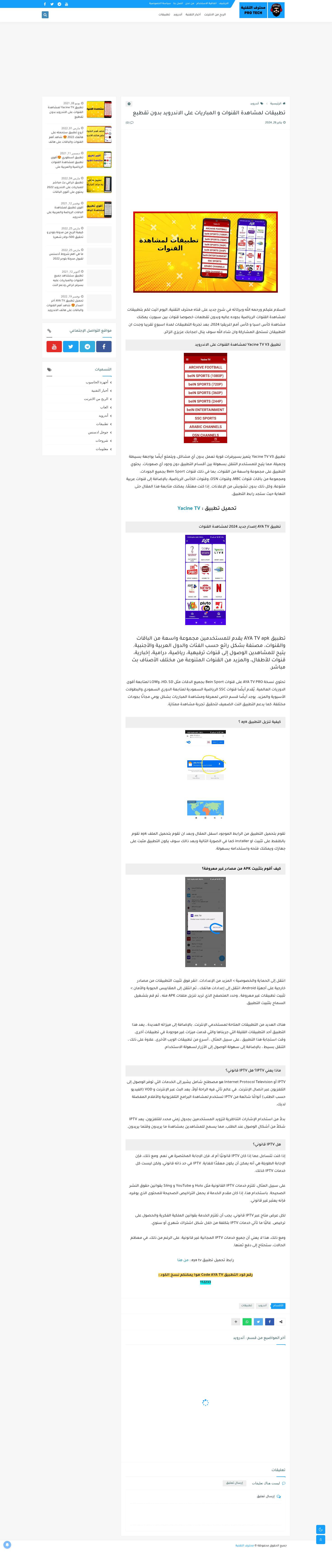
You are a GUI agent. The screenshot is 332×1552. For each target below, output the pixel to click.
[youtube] (66, 4)
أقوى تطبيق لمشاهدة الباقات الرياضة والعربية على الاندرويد (65, 212)
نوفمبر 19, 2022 (70, 296)
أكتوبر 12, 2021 (71, 272)
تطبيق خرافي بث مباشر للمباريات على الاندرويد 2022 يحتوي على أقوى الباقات (65, 187)
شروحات (102, 440)
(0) (128, 123)
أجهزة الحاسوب (97, 382)
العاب (104, 407)
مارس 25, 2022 (70, 228)
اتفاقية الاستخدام (206, 3)
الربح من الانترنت (215, 14)
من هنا (183, 1260)
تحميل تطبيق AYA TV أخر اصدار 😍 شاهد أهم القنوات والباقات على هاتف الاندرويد (65, 305)
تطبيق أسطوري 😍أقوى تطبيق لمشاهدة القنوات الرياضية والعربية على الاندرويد (67, 163)
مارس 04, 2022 (70, 178)
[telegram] (59, 4)
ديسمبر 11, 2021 (70, 153)
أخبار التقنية (193, 14)
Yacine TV (188, 509)
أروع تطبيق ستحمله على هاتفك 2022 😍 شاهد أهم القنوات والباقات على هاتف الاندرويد (66, 138)
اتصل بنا (178, 3)
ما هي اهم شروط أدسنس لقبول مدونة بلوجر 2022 (66, 257)
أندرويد (177, 14)
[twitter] (52, 4)
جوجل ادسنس (98, 432)
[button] (269, 1321)
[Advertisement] (166, 61)
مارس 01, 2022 (70, 128)
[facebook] (45, 4)
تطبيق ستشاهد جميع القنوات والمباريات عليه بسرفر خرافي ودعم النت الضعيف (67, 281)
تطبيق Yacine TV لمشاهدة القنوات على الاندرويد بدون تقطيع (65, 112)
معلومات (102, 448)
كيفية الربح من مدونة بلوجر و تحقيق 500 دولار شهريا (65, 235)
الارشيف (224, 3)
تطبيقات (164, 14)
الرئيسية (275, 104)
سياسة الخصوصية (160, 3)
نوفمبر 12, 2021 (70, 203)
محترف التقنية (245, 1545)
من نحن (189, 3)
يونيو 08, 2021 (71, 103)
